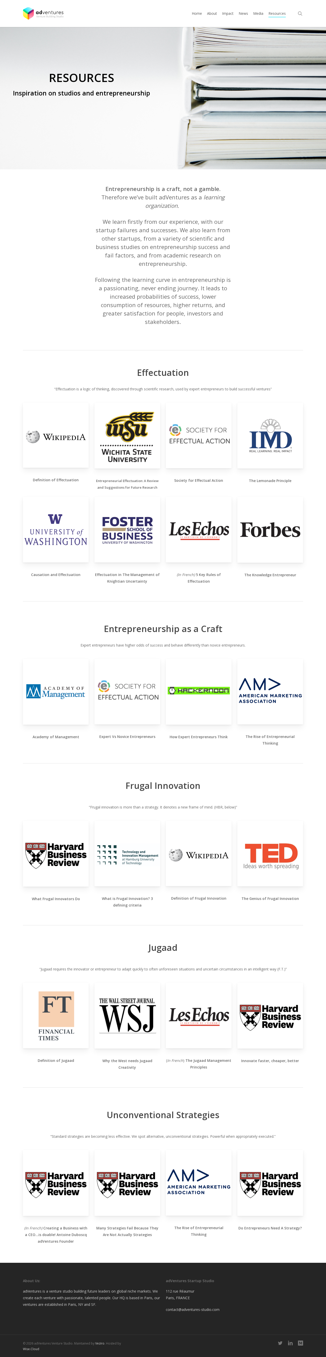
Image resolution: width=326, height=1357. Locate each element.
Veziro (99, 1343)
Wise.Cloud (31, 1349)
